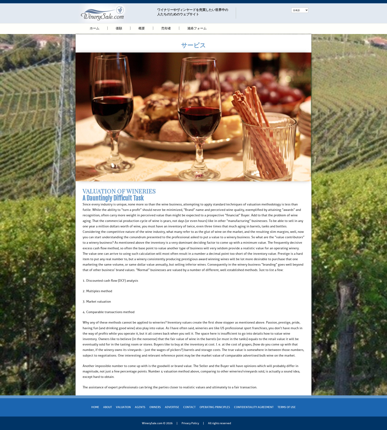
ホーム (94, 28)
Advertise (172, 407)
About (107, 407)
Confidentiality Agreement (254, 407)
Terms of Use (287, 407)
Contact (189, 407)
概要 (141, 28)
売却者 (166, 28)
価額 (119, 28)
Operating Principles (215, 407)
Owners (155, 407)
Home (95, 407)
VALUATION (123, 407)
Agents (140, 407)
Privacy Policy (190, 423)
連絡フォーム (197, 28)
